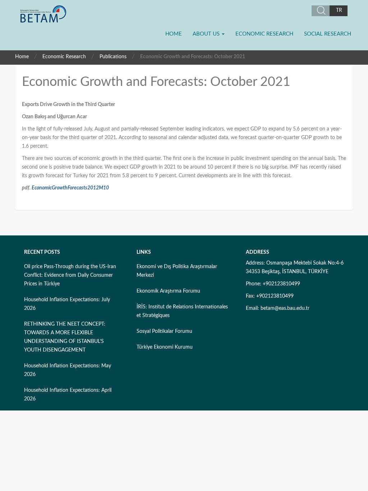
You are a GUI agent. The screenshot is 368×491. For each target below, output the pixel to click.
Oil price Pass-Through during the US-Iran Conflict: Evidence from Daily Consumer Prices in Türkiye (70, 275)
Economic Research (264, 34)
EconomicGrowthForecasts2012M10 (70, 188)
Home (173, 34)
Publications (113, 56)
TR (339, 10)
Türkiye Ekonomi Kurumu (165, 347)
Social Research (327, 34)
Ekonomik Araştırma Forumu (168, 291)
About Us (207, 34)
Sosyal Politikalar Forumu (164, 331)
